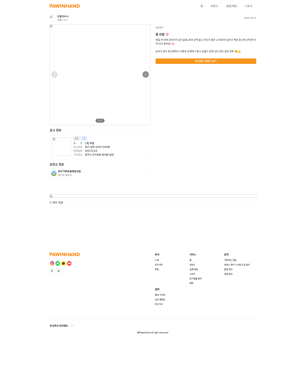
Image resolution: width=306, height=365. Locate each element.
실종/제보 (231, 6)
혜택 (191, 283)
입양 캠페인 (160, 299)
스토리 (248, 6)
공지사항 (159, 264)
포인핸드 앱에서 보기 (206, 61)
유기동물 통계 (195, 278)
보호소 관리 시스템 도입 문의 (237, 264)
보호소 (214, 6)
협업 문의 (228, 269)
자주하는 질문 (230, 260)
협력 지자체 (160, 295)
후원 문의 (228, 274)
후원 (157, 269)
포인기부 (159, 304)
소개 (157, 260)
